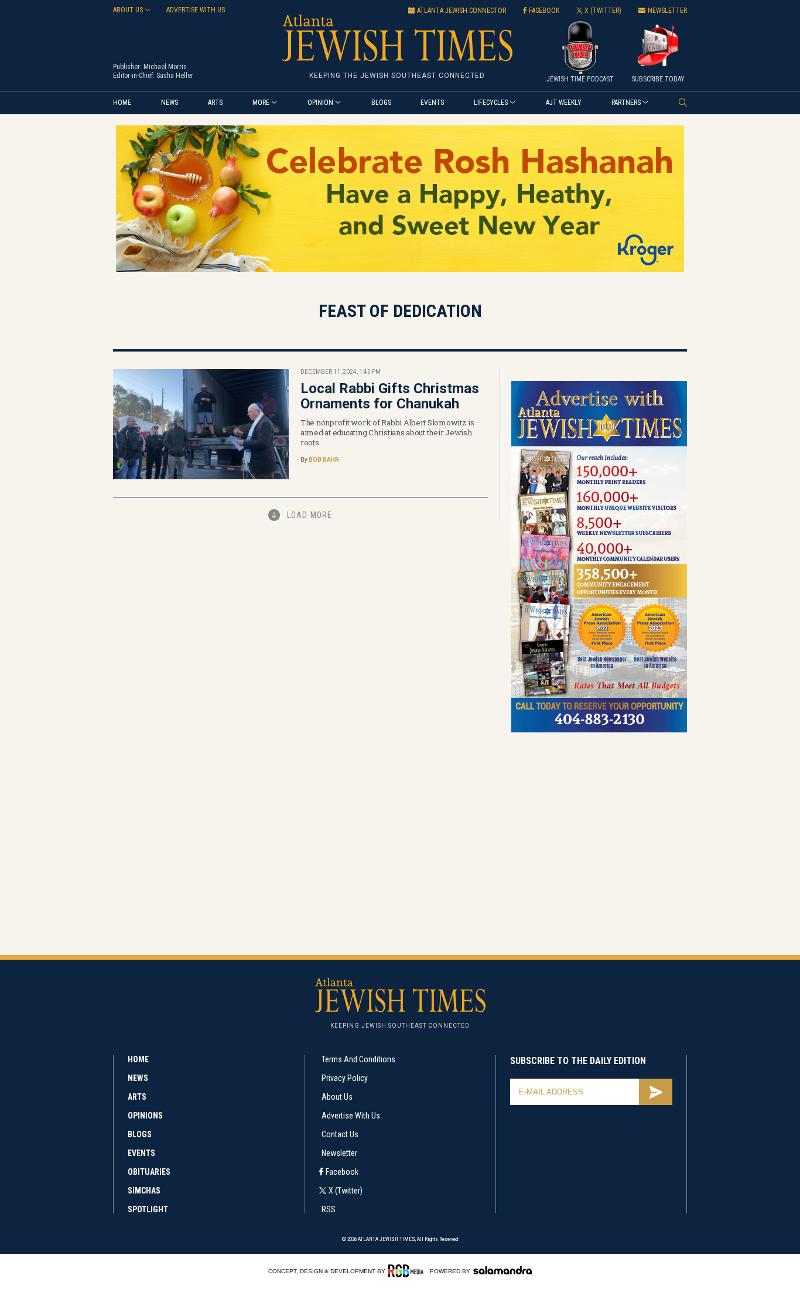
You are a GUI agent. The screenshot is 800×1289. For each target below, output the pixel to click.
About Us (337, 1097)
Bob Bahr (324, 459)
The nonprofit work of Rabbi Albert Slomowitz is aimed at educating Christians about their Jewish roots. (387, 432)
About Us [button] (128, 10)
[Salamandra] (502, 1270)
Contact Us (340, 1134)
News (169, 102)
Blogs (381, 102)
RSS (329, 1209)
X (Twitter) (346, 1190)
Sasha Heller (174, 75)
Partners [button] (626, 102)
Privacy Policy (345, 1078)
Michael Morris (165, 67)
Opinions (145, 1115)
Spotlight (148, 1209)
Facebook (342, 1172)
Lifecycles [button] (491, 102)
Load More (309, 515)
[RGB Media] (408, 1270)
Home (122, 102)
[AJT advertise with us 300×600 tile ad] (599, 730)
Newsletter (339, 1153)
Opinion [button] (320, 102)
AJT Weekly (564, 102)
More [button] (260, 102)
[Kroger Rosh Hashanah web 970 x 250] (400, 270)
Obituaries (149, 1172)
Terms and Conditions (358, 1059)
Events (432, 102)
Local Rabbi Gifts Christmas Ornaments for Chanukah (389, 396)
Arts (215, 102)
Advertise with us (195, 10)
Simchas (144, 1190)
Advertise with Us (351, 1115)
